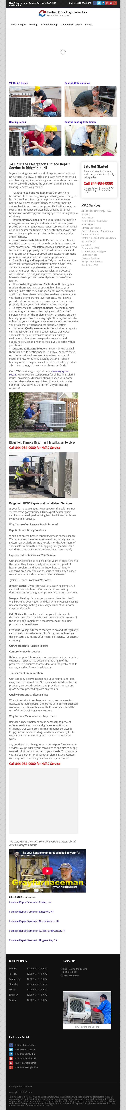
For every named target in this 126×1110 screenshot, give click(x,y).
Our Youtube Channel (25, 1058)
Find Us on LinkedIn (25, 1054)
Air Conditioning (49, 24)
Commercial (67, 24)
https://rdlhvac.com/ (71, 976)
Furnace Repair (18, 24)
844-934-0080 (84, 3)
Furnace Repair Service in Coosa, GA (30, 902)
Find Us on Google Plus (26, 1067)
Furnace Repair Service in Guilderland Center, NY (37, 931)
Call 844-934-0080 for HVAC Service (34, 448)
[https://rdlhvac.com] (63, 16)
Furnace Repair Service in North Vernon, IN (34, 921)
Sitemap (29, 1087)
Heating (33, 24)
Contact (89, 24)
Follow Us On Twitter (25, 1050)
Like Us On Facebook (25, 1045)
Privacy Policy (15, 1087)
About (79, 24)
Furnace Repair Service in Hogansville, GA (33, 940)
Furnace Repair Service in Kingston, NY (31, 912)
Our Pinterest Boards (25, 1063)
